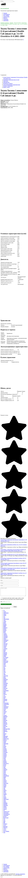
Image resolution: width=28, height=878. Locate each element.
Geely (4, 672)
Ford (4, 668)
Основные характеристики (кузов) (11, 79)
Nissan (4, 741)
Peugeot (5, 751)
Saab (4, 767)
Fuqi (4, 670)
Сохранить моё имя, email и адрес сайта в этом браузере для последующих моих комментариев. (12, 598)
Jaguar (4, 696)
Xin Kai (5, 807)
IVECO (5, 694)
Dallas (4, 656)
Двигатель (5, 81)
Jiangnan (5, 700)
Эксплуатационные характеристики (11, 84)
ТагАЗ (4, 830)
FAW (4, 664)
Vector (4, 796)
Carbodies (5, 636)
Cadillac (5, 633)
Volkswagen (6, 799)
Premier (5, 756)
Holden (4, 680)
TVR (4, 795)
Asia (4, 617)
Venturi (4, 798)
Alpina (4, 614)
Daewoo (5, 652)
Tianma (4, 790)
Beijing (4, 624)
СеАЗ (4, 828)
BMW (4, 626)
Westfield (5, 804)
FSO (4, 669)
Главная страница (5, 22)
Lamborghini (6, 704)
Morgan (5, 740)
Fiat (4, 667)
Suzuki (4, 785)
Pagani (4, 746)
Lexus (4, 709)
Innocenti (5, 688)
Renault (5, 762)
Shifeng (5, 774)
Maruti (4, 721)
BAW (4, 622)
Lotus (4, 712)
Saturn (4, 770)
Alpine (4, 615)
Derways (5, 658)
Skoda (4, 777)
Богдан (4, 816)
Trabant (5, 794)
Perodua (5, 749)
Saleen (4, 768)
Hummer (5, 684)
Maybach (5, 724)
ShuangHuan (6, 775)
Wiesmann (5, 805)
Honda (4, 682)
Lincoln (5, 711)
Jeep (4, 698)
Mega (4, 727)
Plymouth (5, 752)
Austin (4, 621)
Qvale (4, 759)
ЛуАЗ (4, 825)
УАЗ (4, 832)
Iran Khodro (6, 690)
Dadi (4, 651)
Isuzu (4, 693)
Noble (4, 742)
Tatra (4, 789)
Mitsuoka (5, 737)
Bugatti (4, 630)
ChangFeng (5, 640)
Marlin (4, 719)
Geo (4, 673)
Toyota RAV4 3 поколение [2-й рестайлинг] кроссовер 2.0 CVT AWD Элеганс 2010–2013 (14, 569)
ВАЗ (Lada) (5, 817)
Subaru (4, 784)
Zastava (5, 809)
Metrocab (5, 731)
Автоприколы (6, 14)
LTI (4, 714)
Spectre (4, 782)
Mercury (5, 730)
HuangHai (5, 683)
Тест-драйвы (6, 15)
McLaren (5, 726)
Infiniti (4, 686)
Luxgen (5, 715)
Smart (4, 779)
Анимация (5, 19)
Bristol (4, 628)
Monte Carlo (6, 738)
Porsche (5, 754)
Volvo (4, 800)
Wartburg (5, 802)
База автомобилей (5, 8)
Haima (4, 678)
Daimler (5, 654)
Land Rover (5, 706)
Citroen (4, 646)
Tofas (4, 791)
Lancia (4, 705)
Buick (4, 631)
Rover (4, 765)
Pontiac (4, 753)
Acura (4, 611)
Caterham (5, 637)
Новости (5, 18)
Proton (4, 757)
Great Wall (5, 675)
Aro (4, 616)
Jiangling (5, 699)
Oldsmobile (5, 743)
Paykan (4, 748)
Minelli (4, 733)
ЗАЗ (4, 820)
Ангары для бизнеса (20, 874)
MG (4, 732)
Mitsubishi (5, 736)
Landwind (5, 707)
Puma (4, 758)
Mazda (4, 725)
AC (4, 610)
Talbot (4, 786)
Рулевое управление (8, 86)
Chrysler (5, 645)
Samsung (5, 769)
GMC (4, 674)
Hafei (4, 677)
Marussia (5, 720)
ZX (4, 810)
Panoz (4, 747)
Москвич (5, 826)
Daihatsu (5, 653)
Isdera (4, 691)
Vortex (4, 801)
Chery (4, 642)
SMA (4, 778)
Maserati (5, 722)
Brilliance (5, 627)
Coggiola (5, 648)
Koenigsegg (5, 703)
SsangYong (5, 783)
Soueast (5, 780)
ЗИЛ (4, 821)
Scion (4, 772)
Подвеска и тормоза (8, 83)
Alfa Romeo (6, 612)
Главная (5, 13)
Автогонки (5, 20)
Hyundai (5, 685)
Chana (4, 638)
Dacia (4, 649)
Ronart (4, 764)
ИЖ (4, 822)
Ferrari (4, 666)
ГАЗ (4, 819)
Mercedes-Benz (6, 728)
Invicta (4, 689)
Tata (4, 788)
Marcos (4, 717)
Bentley (5, 625)
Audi (4, 620)
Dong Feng (5, 661)
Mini (4, 735)
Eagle (4, 663)
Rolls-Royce (6, 763)
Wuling (4, 806)
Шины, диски (6, 87)
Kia (4, 701)
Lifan (4, 710)
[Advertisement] (14, 58)
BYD (4, 632)
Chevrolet (5, 643)
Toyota (11, 22)
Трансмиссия (6, 82)
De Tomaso (5, 657)
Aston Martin (6, 619)
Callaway (5, 635)
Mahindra (5, 716)
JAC (4, 695)
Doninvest (5, 662)
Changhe (5, 641)
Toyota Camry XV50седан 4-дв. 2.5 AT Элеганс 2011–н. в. (14, 554)
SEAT (4, 773)
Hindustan (5, 679)
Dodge (4, 659)
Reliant (4, 761)
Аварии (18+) (6, 16)
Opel (4, 744)
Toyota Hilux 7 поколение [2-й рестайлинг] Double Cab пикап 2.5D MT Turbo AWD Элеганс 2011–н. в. (13, 550)
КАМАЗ (5, 823)
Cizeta (4, 647)
